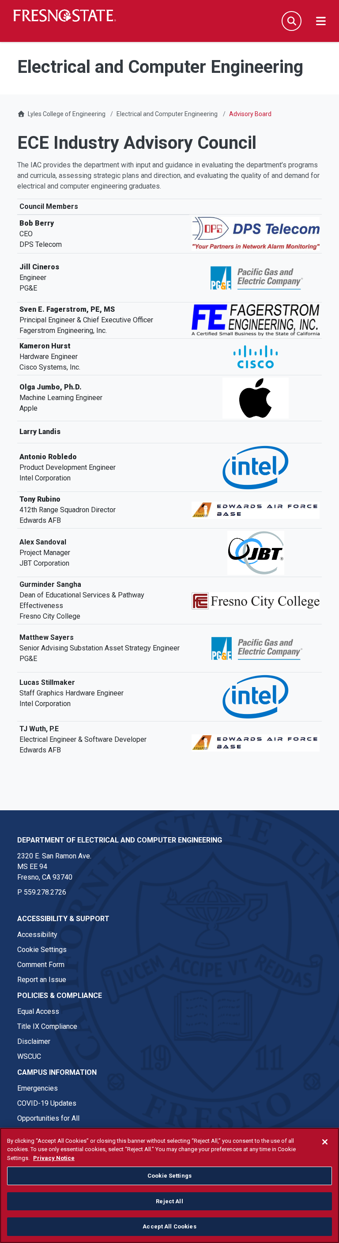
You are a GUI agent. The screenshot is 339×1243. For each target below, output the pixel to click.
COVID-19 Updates (46, 1103)
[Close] (325, 1142)
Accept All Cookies (169, 1226)
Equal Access (38, 1011)
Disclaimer (33, 1041)
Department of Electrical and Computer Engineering (119, 840)
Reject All (169, 1201)
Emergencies (37, 1088)
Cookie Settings (42, 949)
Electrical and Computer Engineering (167, 113)
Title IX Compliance (47, 1026)
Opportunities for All (48, 1118)
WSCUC (29, 1056)
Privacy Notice (54, 1158)
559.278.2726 (45, 892)
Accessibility (37, 934)
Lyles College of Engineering (67, 113)
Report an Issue (41, 979)
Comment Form (40, 964)
